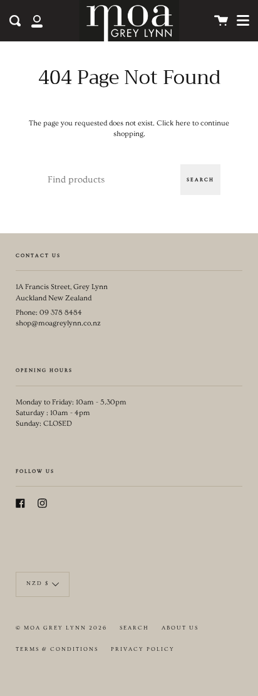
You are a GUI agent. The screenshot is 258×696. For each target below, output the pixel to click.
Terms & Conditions (57, 649)
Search (200, 179)
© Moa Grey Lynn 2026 (61, 628)
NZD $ (37, 583)
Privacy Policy (143, 649)
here (182, 123)
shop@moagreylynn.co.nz (58, 323)
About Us (180, 628)
